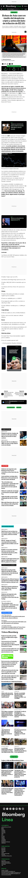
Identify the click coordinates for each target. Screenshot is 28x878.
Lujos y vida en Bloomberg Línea (12, 760)
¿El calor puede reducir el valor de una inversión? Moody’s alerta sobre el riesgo (10, 677)
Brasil (2, 828)
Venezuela (3, 832)
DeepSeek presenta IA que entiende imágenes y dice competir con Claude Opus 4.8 (20, 732)
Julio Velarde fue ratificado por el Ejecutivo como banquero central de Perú (6, 732)
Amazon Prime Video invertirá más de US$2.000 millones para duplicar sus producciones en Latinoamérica (19, 792)
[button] (25, 32)
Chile (2, 833)
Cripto (2, 852)
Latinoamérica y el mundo (6, 827)
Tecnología (3, 864)
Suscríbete (3, 860)
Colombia (3, 831)
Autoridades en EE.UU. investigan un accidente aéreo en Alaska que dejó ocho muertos (20, 714)
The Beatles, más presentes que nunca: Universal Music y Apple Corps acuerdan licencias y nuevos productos (20, 774)
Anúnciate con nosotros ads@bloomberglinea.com (11, 872)
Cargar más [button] (14, 756)
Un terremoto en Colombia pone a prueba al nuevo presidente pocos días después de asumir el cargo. (10, 644)
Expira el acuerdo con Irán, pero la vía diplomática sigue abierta (9, 637)
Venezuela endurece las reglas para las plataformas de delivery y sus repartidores (20, 750)
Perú (2, 835)
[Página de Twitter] (7, 809)
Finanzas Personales (5, 853)
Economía (3, 847)
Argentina (3, 830)
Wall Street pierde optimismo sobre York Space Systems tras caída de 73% (9, 588)
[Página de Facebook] (4, 809)
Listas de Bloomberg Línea (6, 855)
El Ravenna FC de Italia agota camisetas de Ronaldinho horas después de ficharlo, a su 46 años (7, 773)
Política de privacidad (5, 861)
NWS (6, 95)
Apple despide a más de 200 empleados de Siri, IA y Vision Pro (9, 498)
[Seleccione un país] (3, 6)
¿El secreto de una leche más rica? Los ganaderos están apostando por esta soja (9, 671)
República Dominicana (5, 841)
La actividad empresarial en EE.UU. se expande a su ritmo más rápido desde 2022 (7, 750)
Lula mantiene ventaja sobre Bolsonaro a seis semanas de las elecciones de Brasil (9, 478)
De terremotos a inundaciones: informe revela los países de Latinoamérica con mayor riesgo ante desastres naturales (10, 664)
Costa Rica (3, 839)
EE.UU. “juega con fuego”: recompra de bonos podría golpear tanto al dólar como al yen (9, 543)
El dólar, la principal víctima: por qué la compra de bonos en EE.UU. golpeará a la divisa (10, 560)
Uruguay (3, 838)
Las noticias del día (11, 407)
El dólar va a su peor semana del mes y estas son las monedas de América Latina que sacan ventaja (9, 552)
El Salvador (3, 840)
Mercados (14, 12)
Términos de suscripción (6, 863)
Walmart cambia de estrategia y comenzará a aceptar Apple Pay (9, 492)
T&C (2, 865)
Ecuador (3, 836)
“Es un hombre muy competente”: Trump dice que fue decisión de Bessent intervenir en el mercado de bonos (9, 485)
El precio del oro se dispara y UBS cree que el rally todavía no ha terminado (9, 443)
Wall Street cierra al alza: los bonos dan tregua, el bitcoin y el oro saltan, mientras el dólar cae (10, 534)
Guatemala (3, 843)
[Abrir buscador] (22, 6)
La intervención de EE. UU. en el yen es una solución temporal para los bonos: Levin (10, 650)
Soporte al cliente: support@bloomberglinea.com (10, 873)
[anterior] (2, 394)
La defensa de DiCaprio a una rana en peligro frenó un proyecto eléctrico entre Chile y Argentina (7, 791)
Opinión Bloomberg (7, 612)
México (2, 829)
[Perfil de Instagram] (13, 809)
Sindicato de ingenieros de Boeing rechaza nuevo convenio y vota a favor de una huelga (19, 394)
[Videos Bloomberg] (14, 632)
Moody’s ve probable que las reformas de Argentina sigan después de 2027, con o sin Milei (20, 695)
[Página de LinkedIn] (17, 809)
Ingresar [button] (25, 6)
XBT (8, 136)
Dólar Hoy (3, 850)
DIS (20, 93)
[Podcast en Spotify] (23, 809)
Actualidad (3, 851)
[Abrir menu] (1, 6)
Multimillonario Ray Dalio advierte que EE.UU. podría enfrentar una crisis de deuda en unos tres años (8, 394)
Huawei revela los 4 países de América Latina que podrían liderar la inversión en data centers (9, 435)
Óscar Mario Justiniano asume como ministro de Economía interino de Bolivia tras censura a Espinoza (7, 714)
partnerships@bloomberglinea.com (8, 871)
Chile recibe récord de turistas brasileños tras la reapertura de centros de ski (7, 695)
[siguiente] (26, 394)
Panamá (2, 837)
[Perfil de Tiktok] (20, 809)
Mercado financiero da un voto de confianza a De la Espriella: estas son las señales (10, 504)
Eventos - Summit (4, 870)
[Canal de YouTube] (10, 809)
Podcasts (3, 854)
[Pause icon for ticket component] (1, 9)
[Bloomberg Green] (14, 656)
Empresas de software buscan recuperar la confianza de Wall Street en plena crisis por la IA (10, 580)
